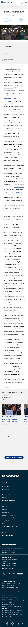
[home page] (6, 2)
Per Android (5, 530)
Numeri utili (5, 486)
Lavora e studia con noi (8, 495)
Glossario (4, 539)
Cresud (4, 504)
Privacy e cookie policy (8, 614)
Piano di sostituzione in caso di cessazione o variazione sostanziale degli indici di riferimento (13, 600)
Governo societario (7, 583)
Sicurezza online (18, 606)
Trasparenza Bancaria (8, 581)
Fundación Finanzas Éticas (9, 518)
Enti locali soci (11, 585)
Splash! (15, 337)
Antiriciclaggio (18, 583)
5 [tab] (17, 436)
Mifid (3, 593)
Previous (5, 436)
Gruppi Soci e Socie (7, 521)
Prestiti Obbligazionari (8, 604)
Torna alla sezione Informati (14, 457)
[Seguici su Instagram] (12, 623)
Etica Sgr (4, 509)
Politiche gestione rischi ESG (10, 597)
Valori (3, 523)
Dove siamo (5, 489)
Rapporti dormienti (7, 606)
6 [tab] (19, 436)
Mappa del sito (20, 591)
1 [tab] (8, 436)
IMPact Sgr (5, 506)
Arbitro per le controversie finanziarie (12, 610)
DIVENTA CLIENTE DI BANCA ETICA (13, 7)
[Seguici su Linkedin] (17, 623)
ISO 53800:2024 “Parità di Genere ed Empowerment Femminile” (12, 551)
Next (22, 436)
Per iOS (4, 532)
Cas (10, 130)
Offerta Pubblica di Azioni (13, 593)
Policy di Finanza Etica (8, 595)
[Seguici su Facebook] (7, 623)
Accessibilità (15, 612)
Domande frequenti (7, 492)
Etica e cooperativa (8, 416)
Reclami (4, 608)
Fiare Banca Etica (6, 512)
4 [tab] (15, 436)
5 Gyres (22, 315)
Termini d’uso (19, 614)
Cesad (11, 240)
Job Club (6, 291)
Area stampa (5, 542)
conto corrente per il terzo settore (13, 192)
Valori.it (18, 72)
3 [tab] (12, 436)
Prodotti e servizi (8, 59)
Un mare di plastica (18, 323)
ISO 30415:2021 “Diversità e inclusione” (12, 548)
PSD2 (17, 604)
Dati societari (5, 497)
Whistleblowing (6, 612)
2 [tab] (10, 436)
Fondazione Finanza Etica (9, 515)
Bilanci (4, 585)
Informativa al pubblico (8, 591)
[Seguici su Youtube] (23, 623)
